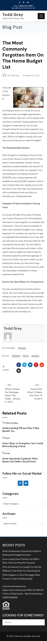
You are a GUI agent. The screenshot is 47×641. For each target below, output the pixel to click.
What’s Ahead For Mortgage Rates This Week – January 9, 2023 (13, 393)
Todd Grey (12, 14)
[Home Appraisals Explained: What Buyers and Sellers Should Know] (6, 453)
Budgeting (16, 356)
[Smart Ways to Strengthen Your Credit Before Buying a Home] (6, 438)
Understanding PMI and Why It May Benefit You (20, 430)
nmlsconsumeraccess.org (14, 586)
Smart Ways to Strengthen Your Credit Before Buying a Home (22, 445)
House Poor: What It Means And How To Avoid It (34, 392)
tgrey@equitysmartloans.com (24, 8)
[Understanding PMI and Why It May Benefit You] (10, 422)
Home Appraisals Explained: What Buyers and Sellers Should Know (20, 460)
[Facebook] (20, 483)
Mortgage (22, 348)
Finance (25, 356)
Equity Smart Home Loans (13, 18)
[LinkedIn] (26, 483)
